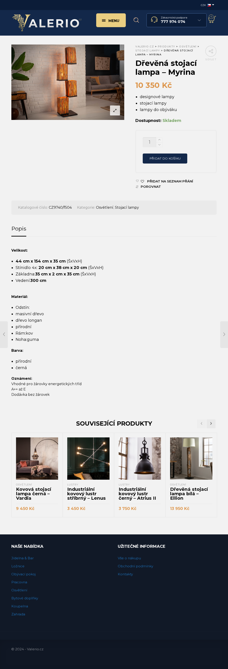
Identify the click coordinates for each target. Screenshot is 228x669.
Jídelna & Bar (22, 558)
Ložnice (17, 566)
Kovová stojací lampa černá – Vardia (33, 493)
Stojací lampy (127, 207)
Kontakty (125, 574)
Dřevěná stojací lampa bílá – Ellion (189, 493)
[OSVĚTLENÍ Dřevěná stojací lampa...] (4, 334)
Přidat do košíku (165, 158)
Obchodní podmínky (135, 566)
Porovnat (151, 186)
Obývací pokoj (23, 574)
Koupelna (19, 606)
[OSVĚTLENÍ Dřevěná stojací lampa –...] (224, 334)
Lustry (72, 484)
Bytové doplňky (24, 598)
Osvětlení (104, 207)
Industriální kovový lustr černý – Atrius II (137, 493)
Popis (18, 228)
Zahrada (18, 614)
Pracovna (19, 582)
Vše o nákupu (129, 558)
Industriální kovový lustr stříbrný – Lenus (86, 493)
